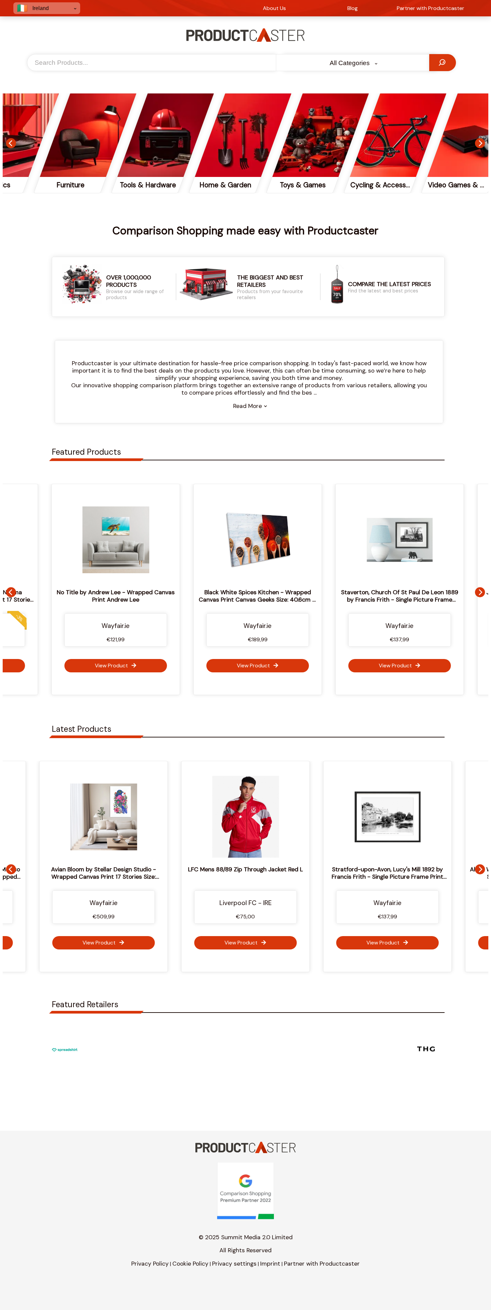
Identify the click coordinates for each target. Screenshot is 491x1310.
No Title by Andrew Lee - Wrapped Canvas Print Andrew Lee (104, 596)
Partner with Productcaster (322, 1263)
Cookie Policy (190, 1263)
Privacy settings (234, 1263)
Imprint (270, 1263)
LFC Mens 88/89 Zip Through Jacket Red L (160, 869)
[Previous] (11, 143)
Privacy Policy (150, 1263)
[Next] (480, 143)
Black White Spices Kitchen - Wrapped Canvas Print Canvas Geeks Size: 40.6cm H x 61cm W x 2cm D (246, 600)
